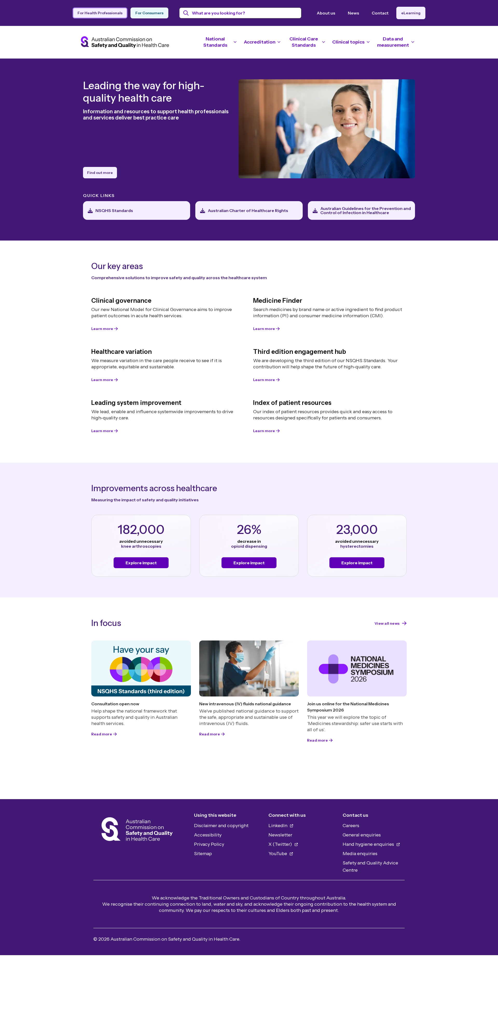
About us (326, 13)
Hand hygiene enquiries (369, 844)
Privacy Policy (209, 844)
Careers (351, 825)
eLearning (410, 13)
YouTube (278, 853)
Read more (101, 734)
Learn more (102, 328)
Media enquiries (360, 853)
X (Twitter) (280, 844)
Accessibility (208, 835)
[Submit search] (186, 13)
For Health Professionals (100, 13)
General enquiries (362, 835)
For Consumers (149, 13)
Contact (380, 13)
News (353, 13)
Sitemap (203, 853)
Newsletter (280, 835)
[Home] (137, 831)
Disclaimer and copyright (221, 825)
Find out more (100, 172)
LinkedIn (278, 825)
